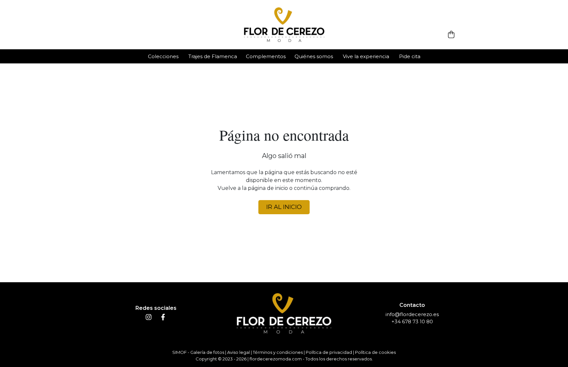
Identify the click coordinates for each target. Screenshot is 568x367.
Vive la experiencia (366, 56)
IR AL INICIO (284, 207)
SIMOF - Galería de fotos (198, 352)
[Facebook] (163, 318)
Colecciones (163, 56)
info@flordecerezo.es (412, 314)
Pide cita (409, 56)
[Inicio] (284, 25)
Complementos (266, 56)
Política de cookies (375, 352)
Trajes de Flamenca (212, 56)
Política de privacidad (329, 352)
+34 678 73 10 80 (412, 321)
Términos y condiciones (278, 352)
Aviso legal (238, 352)
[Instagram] (148, 318)
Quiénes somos (314, 56)
